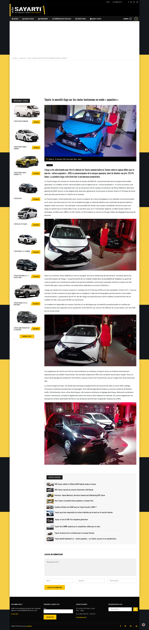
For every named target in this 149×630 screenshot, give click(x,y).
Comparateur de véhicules (62, 19)
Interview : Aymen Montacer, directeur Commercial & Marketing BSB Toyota (80, 495)
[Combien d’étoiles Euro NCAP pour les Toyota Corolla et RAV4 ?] (50, 507)
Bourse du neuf (29, 19)
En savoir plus (14, 614)
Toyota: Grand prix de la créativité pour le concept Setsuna (74, 533)
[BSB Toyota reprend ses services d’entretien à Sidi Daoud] (50, 490)
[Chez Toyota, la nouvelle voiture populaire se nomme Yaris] (50, 501)
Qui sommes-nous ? (117, 2)
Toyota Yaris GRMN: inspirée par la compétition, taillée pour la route (77, 526)
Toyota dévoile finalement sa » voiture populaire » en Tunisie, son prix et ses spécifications (85, 538)
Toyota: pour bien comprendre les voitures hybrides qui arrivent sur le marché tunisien (84, 512)
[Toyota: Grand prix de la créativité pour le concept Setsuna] (50, 533)
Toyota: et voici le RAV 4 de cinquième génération (71, 519)
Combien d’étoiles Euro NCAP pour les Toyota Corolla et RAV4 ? (76, 507)
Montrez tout (27, 336)
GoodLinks (29, 626)
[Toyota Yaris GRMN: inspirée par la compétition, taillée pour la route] (50, 527)
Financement (44, 19)
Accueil (108, 2)
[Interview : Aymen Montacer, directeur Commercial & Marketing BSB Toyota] (50, 495)
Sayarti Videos (96, 19)
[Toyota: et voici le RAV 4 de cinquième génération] (50, 520)
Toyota (79, 159)
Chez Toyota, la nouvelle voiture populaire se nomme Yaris (74, 500)
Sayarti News (81, 19)
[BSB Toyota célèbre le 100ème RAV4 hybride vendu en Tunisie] (50, 484)
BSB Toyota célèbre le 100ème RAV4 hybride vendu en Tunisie (75, 484)
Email (45, 608)
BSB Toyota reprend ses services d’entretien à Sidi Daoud (74, 489)
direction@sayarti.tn (81, 617)
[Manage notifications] (143, 624)
